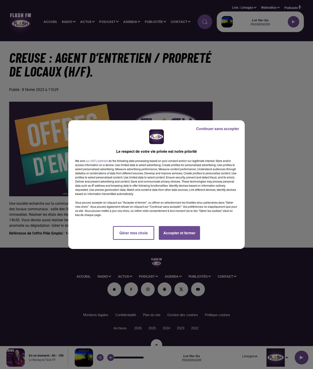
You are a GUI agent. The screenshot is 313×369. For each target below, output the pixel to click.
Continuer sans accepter (217, 128)
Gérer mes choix (133, 232)
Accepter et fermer (179, 232)
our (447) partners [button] (96, 161)
